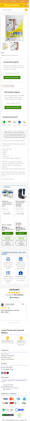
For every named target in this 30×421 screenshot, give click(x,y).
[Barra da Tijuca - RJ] (8, 338)
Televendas (23, 1)
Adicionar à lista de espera (12, 77)
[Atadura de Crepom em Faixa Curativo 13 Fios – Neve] (7, 194)
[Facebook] (2, 373)
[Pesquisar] (26, 10)
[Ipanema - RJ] (21, 338)
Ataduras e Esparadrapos (5, 208)
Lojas (7, 1)
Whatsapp (14, 1)
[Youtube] (5, 373)
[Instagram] (8, 373)
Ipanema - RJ (21, 341)
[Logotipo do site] (11, 5)
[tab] (7, 185)
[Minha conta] (21, 5)
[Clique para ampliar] (4, 38)
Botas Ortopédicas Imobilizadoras (20, 208)
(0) (9, 211)
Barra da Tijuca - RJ (7, 341)
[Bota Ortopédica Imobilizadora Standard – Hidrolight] (21, 194)
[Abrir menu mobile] (1, 5)
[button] (10, 117)
